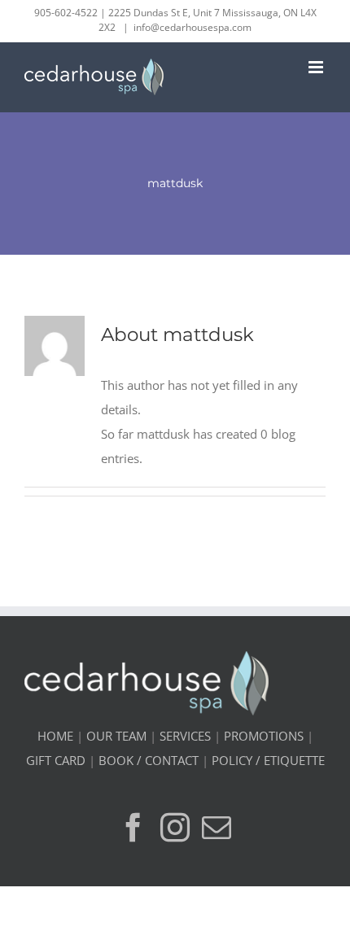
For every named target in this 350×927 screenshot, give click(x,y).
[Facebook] (133, 827)
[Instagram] (175, 827)
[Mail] (216, 827)
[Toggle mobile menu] (317, 67)
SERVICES (185, 736)
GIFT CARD (55, 760)
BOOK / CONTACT (148, 760)
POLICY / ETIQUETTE (268, 760)
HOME (55, 736)
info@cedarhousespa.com (192, 27)
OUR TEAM (116, 736)
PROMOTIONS (264, 736)
